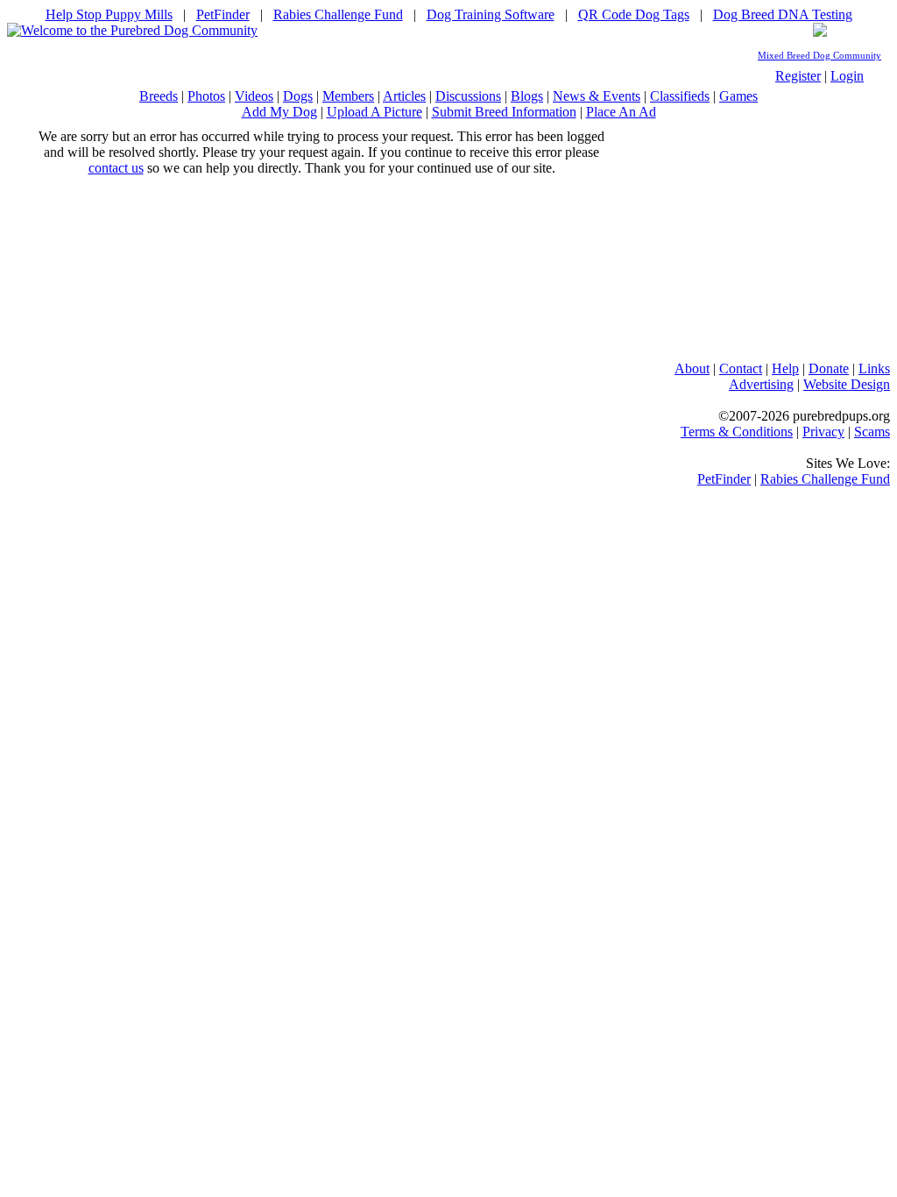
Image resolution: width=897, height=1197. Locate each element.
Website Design (846, 384)
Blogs (527, 96)
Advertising (761, 384)
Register (798, 75)
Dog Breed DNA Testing (782, 14)
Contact (740, 368)
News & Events (596, 96)
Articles (404, 96)
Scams (872, 431)
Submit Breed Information (504, 111)
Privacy (823, 431)
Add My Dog (279, 111)
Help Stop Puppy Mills (109, 14)
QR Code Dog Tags (633, 14)
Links (874, 368)
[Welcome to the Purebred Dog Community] (132, 30)
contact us (116, 167)
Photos (206, 96)
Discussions (468, 96)
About (692, 368)
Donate (829, 368)
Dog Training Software (490, 14)
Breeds (158, 96)
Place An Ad (621, 111)
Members (348, 96)
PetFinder (223, 14)
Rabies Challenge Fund (338, 14)
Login (847, 75)
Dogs (298, 96)
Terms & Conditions (737, 431)
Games (738, 96)
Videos (254, 96)
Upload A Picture (374, 111)
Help (785, 368)
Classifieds (680, 96)
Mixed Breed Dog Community (819, 55)
